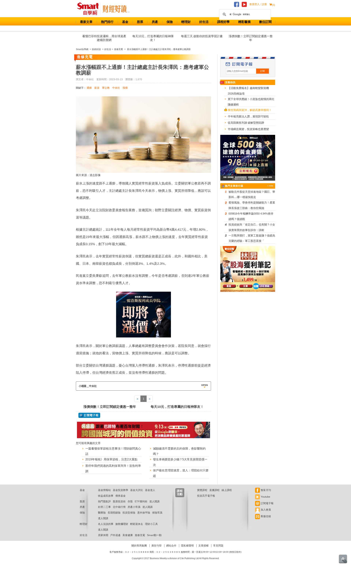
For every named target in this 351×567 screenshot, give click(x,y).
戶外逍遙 (115, 535)
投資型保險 (128, 512)
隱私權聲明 (187, 545)
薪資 (96, 87)
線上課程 (227, 490)
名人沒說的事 (105, 523)
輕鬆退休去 (136, 523)
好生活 (204, 22)
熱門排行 (107, 22)
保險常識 (157, 512)
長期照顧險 (114, 512)
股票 (140, 22)
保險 (170, 22)
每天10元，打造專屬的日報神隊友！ (153, 38)
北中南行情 (119, 506)
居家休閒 (103, 535)
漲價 (125, 87)
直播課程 (214, 490)
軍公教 (106, 87)
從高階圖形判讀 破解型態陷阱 (246, 122)
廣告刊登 (156, 545)
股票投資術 (119, 501)
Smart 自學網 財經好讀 (116, 9)
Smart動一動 (154, 535)
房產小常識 (134, 506)
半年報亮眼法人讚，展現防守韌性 (248, 116)
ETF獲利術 (141, 501)
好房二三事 (104, 506)
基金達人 (150, 490)
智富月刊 (265, 490)
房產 (155, 22)
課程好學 (223, 22)
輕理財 (186, 22)
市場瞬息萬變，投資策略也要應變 (248, 129)
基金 (125, 22)
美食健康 (127, 535)
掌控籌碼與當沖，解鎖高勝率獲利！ (250, 110)
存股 (130, 501)
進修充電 (140, 535)
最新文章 (86, 22)
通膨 (89, 87)
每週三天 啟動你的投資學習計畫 (202, 36)
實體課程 (202, 490)
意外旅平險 (143, 512)
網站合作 (171, 545)
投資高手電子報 (206, 495)
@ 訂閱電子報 (89, 415)
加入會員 (265, 509)
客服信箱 (265, 516)
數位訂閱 (265, 22)
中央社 (116, 87)
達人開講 (154, 501)
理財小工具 (151, 523)
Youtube (265, 496)
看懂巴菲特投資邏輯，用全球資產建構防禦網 (104, 38)
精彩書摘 (244, 22)
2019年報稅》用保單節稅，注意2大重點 (111, 459)
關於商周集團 (139, 545)
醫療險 (102, 512)
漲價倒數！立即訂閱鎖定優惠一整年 (251, 38)
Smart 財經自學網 (89, 9)
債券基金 (120, 495)
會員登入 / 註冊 (258, 4)
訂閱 (262, 71)
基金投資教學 (120, 490)
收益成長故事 (105, 495)
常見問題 (218, 545)
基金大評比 (136, 490)
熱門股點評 (104, 501)
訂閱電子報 (266, 503)
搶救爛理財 (121, 523)
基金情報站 (104, 490)
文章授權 (203, 545)
